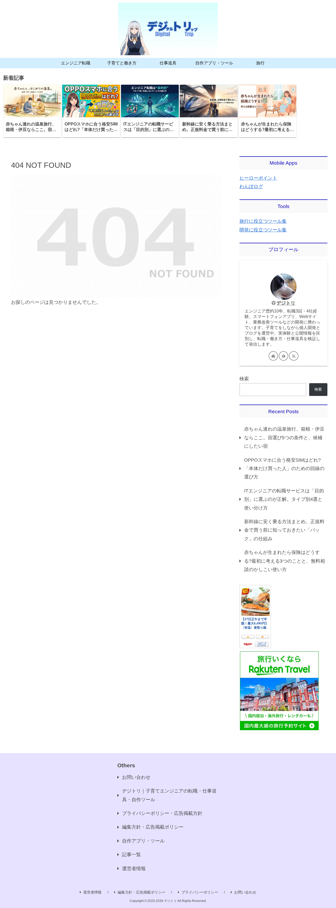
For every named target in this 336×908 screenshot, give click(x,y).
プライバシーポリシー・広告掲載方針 (162, 813)
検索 (244, 378)
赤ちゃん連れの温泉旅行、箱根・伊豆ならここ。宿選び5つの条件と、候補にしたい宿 (284, 437)
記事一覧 (131, 854)
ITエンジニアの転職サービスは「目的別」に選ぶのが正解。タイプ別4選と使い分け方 (284, 499)
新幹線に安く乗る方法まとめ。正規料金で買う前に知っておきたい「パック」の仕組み (284, 530)
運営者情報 (134, 868)
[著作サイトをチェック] (273, 356)
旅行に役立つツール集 (263, 221)
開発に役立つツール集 (263, 230)
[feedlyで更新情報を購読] (283, 356)
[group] (32, 111)
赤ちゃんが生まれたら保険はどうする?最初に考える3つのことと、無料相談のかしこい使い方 (284, 561)
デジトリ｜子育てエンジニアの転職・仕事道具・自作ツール (169, 795)
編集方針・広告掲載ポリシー (152, 827)
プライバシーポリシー (199, 892)
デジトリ (285, 303)
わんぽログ (251, 186)
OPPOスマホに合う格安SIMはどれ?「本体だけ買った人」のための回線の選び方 (284, 468)
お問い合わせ (136, 777)
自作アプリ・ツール (143, 841)
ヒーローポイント (258, 178)
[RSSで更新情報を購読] (293, 356)
